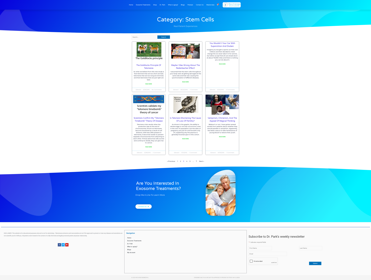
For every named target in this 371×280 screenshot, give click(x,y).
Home (131, 5)
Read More (148, 84)
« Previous (171, 161)
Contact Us (199, 5)
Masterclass (210, 5)
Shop (155, 5)
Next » (201, 161)
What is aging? (173, 5)
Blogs (183, 5)
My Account (131, 252)
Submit (315, 263)
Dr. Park (162, 5)
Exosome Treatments (143, 5)
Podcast (190, 5)
